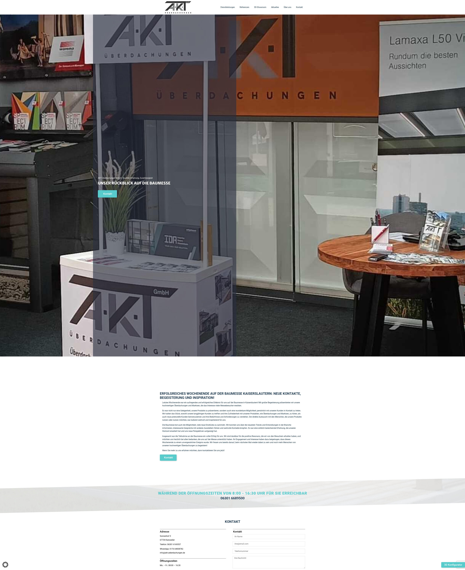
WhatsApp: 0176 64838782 (171, 549)
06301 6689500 (233, 498)
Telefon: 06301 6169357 (170, 544)
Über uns (287, 7)
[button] (5, 564)
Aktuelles (275, 7)
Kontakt (299, 7)
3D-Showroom (260, 7)
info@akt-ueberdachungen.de (172, 553)
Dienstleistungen (228, 7)
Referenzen (244, 7)
